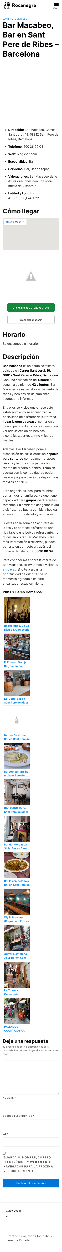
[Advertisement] (31, 94)
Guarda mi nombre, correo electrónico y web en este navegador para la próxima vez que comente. (28, 1164)
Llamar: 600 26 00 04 (31, 307)
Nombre (9, 1097)
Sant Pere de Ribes (15, 18)
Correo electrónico (18, 1116)
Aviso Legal (13, 1210)
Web (5, 1134)
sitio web (9, 569)
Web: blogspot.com (31, 319)
